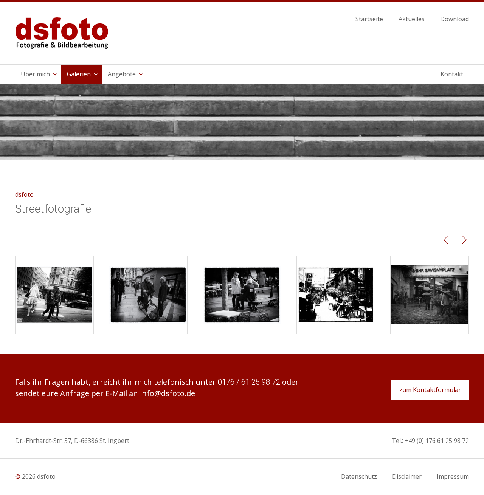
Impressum (453, 476)
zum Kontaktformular (430, 390)
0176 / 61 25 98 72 (249, 382)
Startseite (369, 19)
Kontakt (452, 74)
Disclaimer (407, 476)
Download (454, 19)
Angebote (122, 74)
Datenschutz (359, 476)
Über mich (35, 74)
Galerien (79, 74)
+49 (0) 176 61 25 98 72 (437, 440)
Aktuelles (412, 19)
